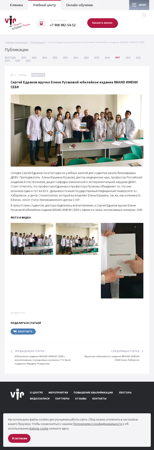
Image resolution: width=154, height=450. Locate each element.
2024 (44, 58)
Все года (10, 58)
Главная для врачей (16, 42)
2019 (96, 58)
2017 (117, 58)
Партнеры (62, 398)
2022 (65, 58)
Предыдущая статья (29, 351)
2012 (28, 61)
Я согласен (19, 438)
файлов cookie (39, 428)
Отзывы (80, 398)
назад (22, 75)
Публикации (37, 42)
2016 (128, 58)
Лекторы (125, 392)
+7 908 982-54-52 (63, 25)
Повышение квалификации (93, 392)
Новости (38, 75)
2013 (17, 61)
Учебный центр (44, 5)
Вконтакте (25, 331)
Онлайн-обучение (79, 5)
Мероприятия (58, 392)
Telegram (48, 331)
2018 (107, 58)
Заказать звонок (102, 22)
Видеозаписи (40, 398)
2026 (23, 58)
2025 (34, 58)
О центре (36, 392)
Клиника (16, 5)
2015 (138, 58)
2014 (7, 61)
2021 (75, 58)
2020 (86, 58)
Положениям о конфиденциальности (97, 424)
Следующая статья (125, 351)
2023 (55, 58)
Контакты (99, 398)
